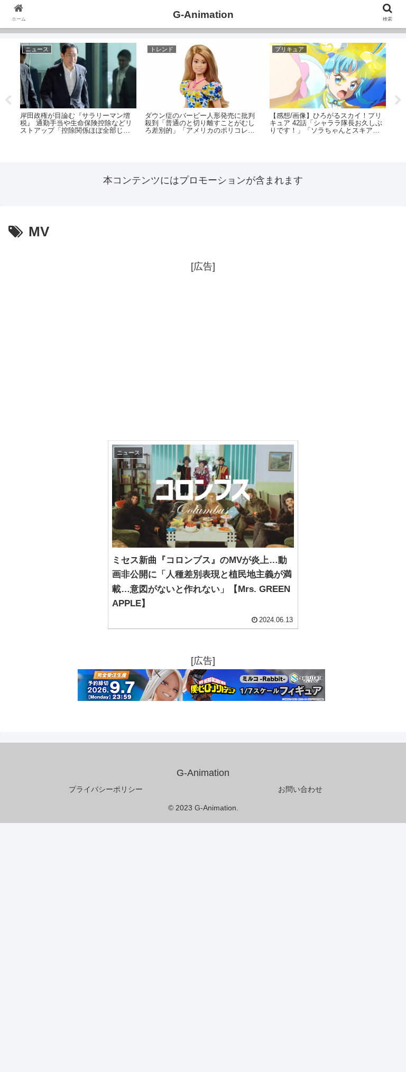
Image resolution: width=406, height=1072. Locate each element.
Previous (8, 100)
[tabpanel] (78, 99)
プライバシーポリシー (106, 789)
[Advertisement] (203, 349)
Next (398, 100)
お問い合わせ (300, 789)
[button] (375, 920)
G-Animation (203, 14)
